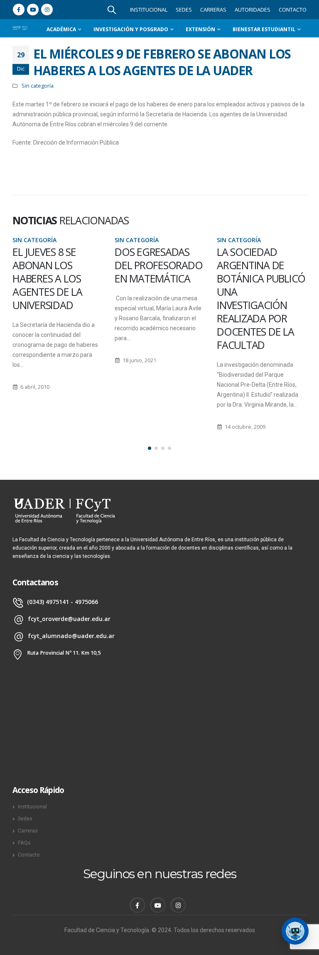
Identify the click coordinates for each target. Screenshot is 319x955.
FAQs (24, 843)
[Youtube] (33, 9)
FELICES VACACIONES (263, 258)
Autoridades (252, 9)
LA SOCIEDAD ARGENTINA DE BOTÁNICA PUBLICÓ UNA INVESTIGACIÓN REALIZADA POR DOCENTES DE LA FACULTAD (176, 298)
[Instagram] (47, 9)
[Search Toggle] (111, 9)
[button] (149, 448)
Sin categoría (38, 85)
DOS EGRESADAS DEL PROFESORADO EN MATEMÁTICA (73, 265)
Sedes (184, 9)
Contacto (293, 9)
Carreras (213, 9)
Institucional (148, 9)
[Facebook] (19, 9)
